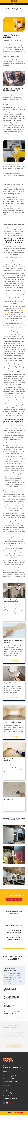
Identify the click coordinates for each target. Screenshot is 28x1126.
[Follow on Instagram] (7, 1103)
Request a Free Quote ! (14, 899)
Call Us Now (14, 1046)
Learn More (14, 618)
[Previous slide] (3, 933)
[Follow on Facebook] (4, 1103)
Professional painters (11, 259)
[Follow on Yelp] (10, 1103)
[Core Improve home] (14, 2)
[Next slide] (25, 933)
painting (5, 186)
